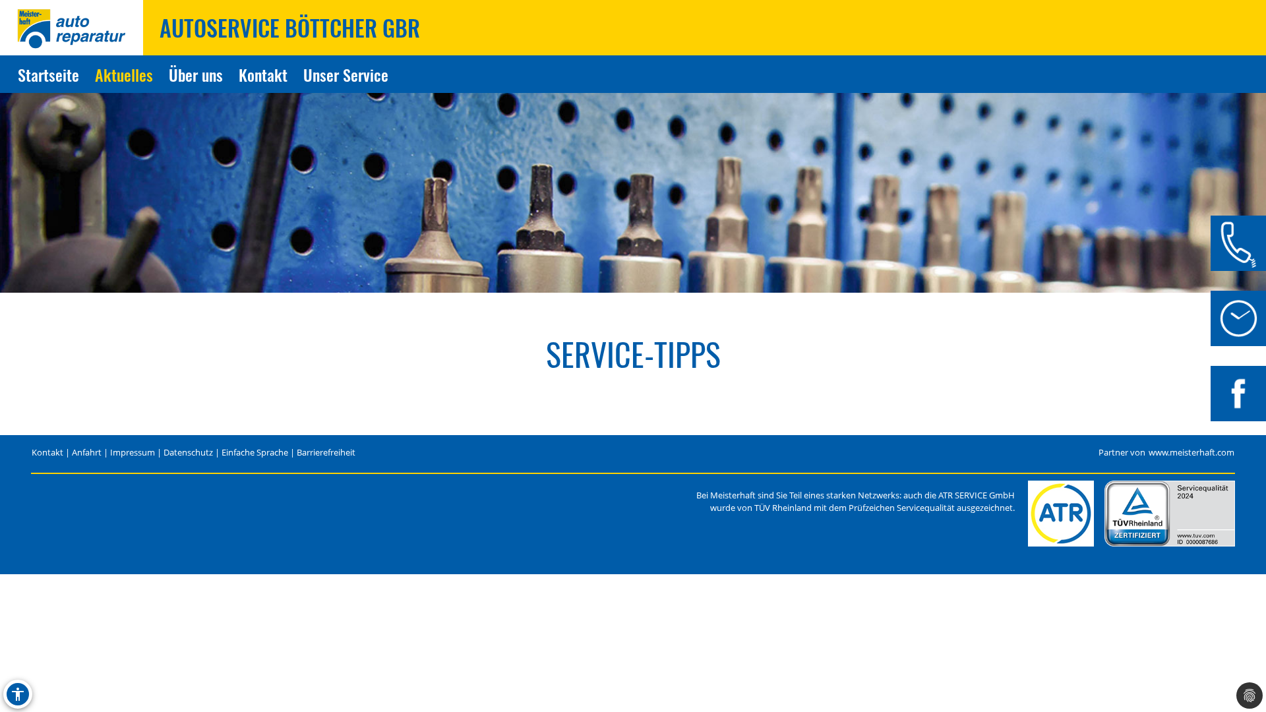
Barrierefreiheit (326, 452)
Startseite (48, 74)
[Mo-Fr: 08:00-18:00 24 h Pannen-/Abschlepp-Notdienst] (1238, 318)
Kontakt (263, 74)
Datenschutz (188, 452)
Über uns (196, 74)
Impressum (132, 452)
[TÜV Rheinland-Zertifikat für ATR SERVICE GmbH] (1169, 514)
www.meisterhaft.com (1191, 452)
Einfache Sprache (255, 452)
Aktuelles (124, 74)
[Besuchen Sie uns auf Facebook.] (1238, 393)
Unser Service (345, 74)
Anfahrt (87, 452)
